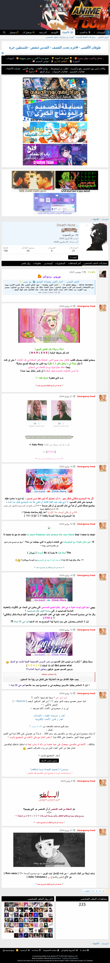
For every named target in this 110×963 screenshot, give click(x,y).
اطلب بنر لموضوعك (59, 68)
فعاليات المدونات (59, 71)
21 (73, 250)
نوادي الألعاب (42, 68)
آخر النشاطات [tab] (74, 263)
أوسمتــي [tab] (48, 263)
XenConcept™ (59, 960)
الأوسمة (54, 32)
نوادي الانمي (28, 68)
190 (5, 250)
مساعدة (35, 950)
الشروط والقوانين (68, 950)
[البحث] (4, 32)
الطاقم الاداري (60, 61)
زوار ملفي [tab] (25, 263)
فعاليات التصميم (77, 71)
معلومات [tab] (37, 263)
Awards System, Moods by (55, 958)
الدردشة (43, 32)
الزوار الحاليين (103, 37)
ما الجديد (83, 32)
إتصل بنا (83, 950)
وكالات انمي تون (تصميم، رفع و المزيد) (88, 68)
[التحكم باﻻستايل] (2, 53)
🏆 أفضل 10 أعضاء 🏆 (61, 58)
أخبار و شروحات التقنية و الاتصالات (49, 715)
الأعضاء (65, 32)
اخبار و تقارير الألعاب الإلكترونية (49, 719)
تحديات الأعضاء (13, 68)
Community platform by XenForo (55, 956)
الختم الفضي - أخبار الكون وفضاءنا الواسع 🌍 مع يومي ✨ (49, 282)
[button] (94, 32)
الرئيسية (23, 950)
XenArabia (9, 950)
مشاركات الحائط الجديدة (85, 37)
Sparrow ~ (19, 701)
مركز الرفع (45, 71)
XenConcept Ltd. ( (80, 960)
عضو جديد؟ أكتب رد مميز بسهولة (34, 58)
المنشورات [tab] (60, 263)
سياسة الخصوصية (50, 950)
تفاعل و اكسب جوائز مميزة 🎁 (88, 58)
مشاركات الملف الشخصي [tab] (95, 263)
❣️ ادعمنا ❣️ (32, 71)
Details (89, 960)
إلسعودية (66, 234)
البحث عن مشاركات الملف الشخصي (60, 37)
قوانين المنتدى (42, 61)
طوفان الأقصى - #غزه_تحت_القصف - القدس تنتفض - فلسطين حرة (55, 47)
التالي (87, 891)
